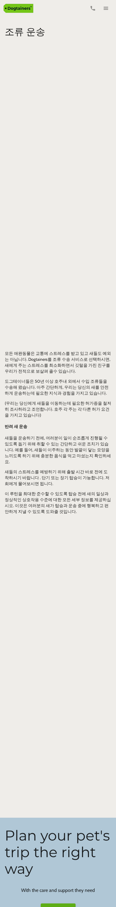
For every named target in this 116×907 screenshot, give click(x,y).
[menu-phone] (92, 8)
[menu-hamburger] (105, 8)
